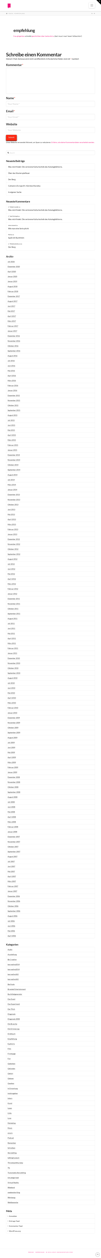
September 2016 (14, 351)
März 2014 (12, 485)
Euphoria (11, 1044)
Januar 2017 (12, 331)
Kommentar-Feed (16, 1226)
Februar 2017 (13, 326)
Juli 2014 (11, 480)
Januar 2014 (12, 490)
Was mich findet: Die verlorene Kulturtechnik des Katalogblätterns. (35, 167)
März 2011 (12, 643)
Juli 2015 (11, 420)
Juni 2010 (11, 688)
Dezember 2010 (14, 658)
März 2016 (12, 380)
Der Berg (12, 179)
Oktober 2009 (13, 728)
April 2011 (12, 638)
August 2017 (12, 301)
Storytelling (12, 1153)
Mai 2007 (11, 871)
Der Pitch (11, 1009)
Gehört (10, 1073)
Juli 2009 (11, 742)
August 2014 (12, 475)
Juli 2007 (11, 861)
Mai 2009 (11, 752)
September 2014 (14, 470)
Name (10, 98)
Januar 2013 (12, 534)
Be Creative (12, 959)
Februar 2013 (13, 529)
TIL (9, 1168)
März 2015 (12, 440)
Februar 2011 (13, 648)
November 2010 (14, 663)
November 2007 (14, 842)
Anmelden (13, 1216)
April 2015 (12, 435)
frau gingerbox (19, 36)
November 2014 (14, 460)
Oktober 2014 (13, 465)
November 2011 (14, 604)
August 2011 (12, 618)
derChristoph (14, 216)
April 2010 (12, 698)
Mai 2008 (11, 812)
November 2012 (14, 544)
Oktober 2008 (13, 787)
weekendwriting (14, 1192)
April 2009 (12, 757)
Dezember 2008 (14, 777)
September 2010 (14, 673)
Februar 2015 (13, 445)
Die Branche (12, 1024)
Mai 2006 (11, 931)
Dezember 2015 (14, 395)
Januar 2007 (12, 891)
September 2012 (14, 554)
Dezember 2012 (14, 539)
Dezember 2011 (14, 599)
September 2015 (14, 410)
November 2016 (14, 341)
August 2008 (12, 797)
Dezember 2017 (14, 296)
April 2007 (12, 876)
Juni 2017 (11, 306)
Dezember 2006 (14, 896)
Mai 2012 (11, 574)
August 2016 (12, 356)
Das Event (11, 999)
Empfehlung (12, 1039)
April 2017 (12, 316)
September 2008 (14, 792)
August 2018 (12, 286)
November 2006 (14, 901)
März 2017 (12, 321)
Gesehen (11, 1083)
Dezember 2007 (14, 837)
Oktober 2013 (13, 504)
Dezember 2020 (14, 266)
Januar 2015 (12, 450)
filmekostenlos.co (15, 244)
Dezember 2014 (14, 455)
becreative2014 (14, 964)
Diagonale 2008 (14, 1019)
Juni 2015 (11, 425)
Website (11, 124)
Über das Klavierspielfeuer (19, 173)
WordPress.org (15, 1231)
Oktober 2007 (13, 847)
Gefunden (11, 1069)
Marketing (12, 1123)
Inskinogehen (13, 1093)
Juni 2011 (11, 628)
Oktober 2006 (13, 906)
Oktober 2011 (13, 609)
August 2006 (12, 916)
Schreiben (11, 1148)
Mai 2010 (11, 693)
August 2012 (12, 559)
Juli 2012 (11, 564)
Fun (9, 1059)
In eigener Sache (14, 192)
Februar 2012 (13, 589)
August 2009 (12, 738)
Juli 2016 (11, 361)
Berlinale (11, 984)
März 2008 (12, 822)
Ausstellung (12, 954)
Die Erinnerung (13, 1029)
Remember (12, 1143)
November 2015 (14, 400)
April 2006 (12, 936)
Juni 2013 (11, 509)
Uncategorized (13, 1178)
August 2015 (12, 415)
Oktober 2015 (13, 405)
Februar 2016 (13, 385)
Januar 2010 (12, 713)
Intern (10, 1098)
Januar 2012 (12, 594)
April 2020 (12, 271)
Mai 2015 (11, 430)
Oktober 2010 (13, 668)
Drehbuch (11, 1034)
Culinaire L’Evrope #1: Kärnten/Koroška (24, 186)
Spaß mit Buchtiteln (16, 238)
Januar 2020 (12, 276)
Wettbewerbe (13, 1202)
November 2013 (14, 500)
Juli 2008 (11, 802)
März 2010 (12, 703)
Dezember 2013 (14, 494)
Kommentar (14, 65)
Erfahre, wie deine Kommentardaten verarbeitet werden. (72, 142)
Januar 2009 (12, 772)
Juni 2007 (11, 866)
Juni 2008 (11, 807)
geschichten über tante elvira (43, 36)
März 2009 (12, 762)
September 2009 (14, 732)
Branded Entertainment (17, 989)
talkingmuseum (13, 1158)
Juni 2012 (11, 569)
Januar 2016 (12, 390)
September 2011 (14, 614)
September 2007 (14, 852)
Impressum (39, 1252)
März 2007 (12, 881)
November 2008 (14, 782)
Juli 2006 (11, 921)
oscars (10, 1133)
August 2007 (12, 856)
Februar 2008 (13, 827)
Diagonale (11, 1014)
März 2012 (12, 584)
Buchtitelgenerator (15, 994)
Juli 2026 (11, 262)
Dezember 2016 (14, 336)
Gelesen (11, 1078)
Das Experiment (14, 1004)
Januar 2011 (12, 653)
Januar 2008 (12, 832)
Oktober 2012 (13, 549)
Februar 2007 (13, 886)
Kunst (10, 1103)
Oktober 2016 (13, 346)
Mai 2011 (11, 633)
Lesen (10, 1108)
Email (10, 111)
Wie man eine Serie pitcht (18, 228)
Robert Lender (14, 207)
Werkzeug (11, 1197)
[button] (92, 5)
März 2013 (12, 524)
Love (9, 1118)
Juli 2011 (11, 623)
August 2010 (12, 678)
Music (10, 1128)
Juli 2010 (11, 683)
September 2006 (14, 911)
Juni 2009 (11, 747)
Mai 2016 (11, 371)
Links (10, 1113)
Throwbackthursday (15, 1163)
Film (9, 1049)
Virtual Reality (13, 1183)
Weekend (11, 1187)
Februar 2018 (13, 291)
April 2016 (12, 376)
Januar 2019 (12, 281)
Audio (10, 949)
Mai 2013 (11, 514)
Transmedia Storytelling (17, 1173)
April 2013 (12, 519)
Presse (31, 1252)
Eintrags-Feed (14, 1221)
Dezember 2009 (14, 718)
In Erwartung (13, 1088)
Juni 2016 (11, 366)
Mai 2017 (11, 311)
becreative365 (13, 974)
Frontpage (12, 1054)
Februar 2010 (13, 708)
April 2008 (12, 817)
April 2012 (12, 579)
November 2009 (14, 723)
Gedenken (11, 1064)
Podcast (11, 1138)
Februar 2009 (13, 767)
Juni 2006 (11, 926)
